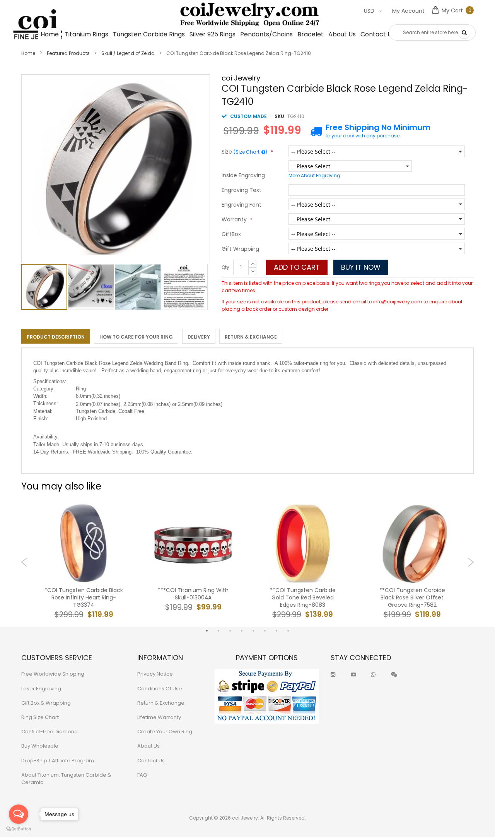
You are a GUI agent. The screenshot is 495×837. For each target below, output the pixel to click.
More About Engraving (314, 175)
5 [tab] (253, 631)
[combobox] (432, 32)
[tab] (55, 336)
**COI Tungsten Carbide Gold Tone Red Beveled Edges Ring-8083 (303, 598)
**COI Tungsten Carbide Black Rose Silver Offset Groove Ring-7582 (412, 598)
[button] (91, 287)
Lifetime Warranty (159, 717)
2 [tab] (218, 631)
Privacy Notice (155, 674)
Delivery (199, 337)
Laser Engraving (41, 688)
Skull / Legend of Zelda (128, 53)
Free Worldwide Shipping (52, 674)
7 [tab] (276, 631)
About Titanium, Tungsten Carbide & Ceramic (66, 778)
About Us (148, 746)
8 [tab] (288, 631)
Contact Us (151, 760)
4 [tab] (242, 631)
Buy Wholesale (39, 746)
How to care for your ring (136, 337)
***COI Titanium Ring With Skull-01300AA (193, 594)
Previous (24, 562)
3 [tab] (230, 631)
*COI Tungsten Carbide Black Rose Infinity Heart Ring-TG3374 (83, 598)
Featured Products (68, 53)
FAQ (142, 775)
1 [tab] (207, 631)
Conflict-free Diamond (49, 731)
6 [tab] (265, 631)
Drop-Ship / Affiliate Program (57, 760)
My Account (408, 11)
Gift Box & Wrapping (46, 703)
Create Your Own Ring (164, 731)
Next (471, 562)
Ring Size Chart (40, 717)
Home (28, 53)
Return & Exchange (251, 337)
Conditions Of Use (159, 688)
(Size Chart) (250, 152)
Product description (56, 337)
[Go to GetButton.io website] (18, 829)
